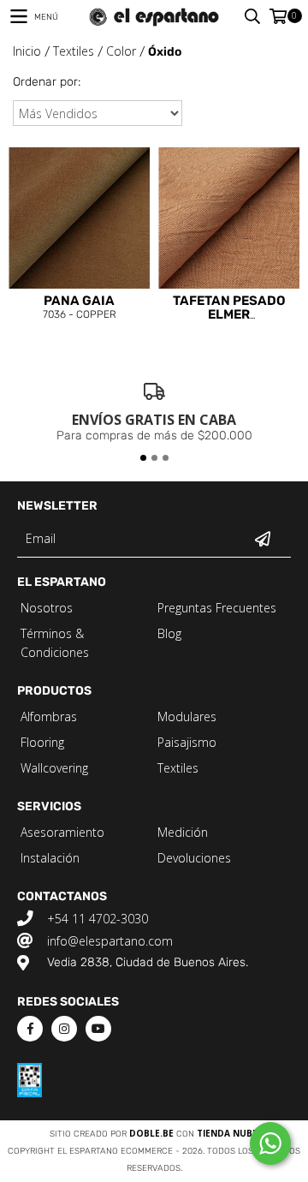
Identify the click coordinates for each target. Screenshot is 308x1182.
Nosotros (47, 608)
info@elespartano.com (110, 941)
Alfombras (49, 716)
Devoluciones (194, 858)
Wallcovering (54, 768)
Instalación (50, 858)
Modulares (186, 716)
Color (121, 51)
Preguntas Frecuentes (216, 608)
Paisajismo (186, 742)
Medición (182, 832)
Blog (169, 633)
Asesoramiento (62, 832)
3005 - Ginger (229, 309)
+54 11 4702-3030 (97, 918)
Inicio (27, 51)
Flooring (42, 742)
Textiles (73, 51)
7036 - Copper (79, 308)
